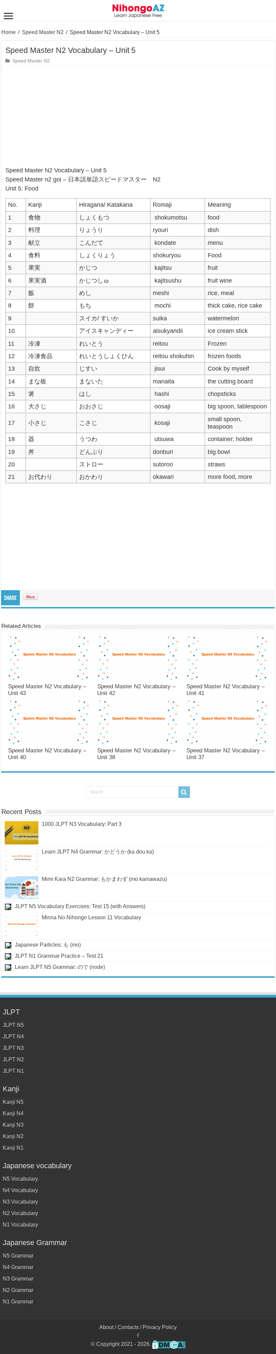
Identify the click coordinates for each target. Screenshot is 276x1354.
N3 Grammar (18, 1278)
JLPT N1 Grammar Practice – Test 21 (59, 956)
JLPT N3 (13, 1048)
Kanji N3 (13, 1125)
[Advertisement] (138, 116)
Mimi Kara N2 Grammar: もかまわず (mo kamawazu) (104, 879)
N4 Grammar (18, 1267)
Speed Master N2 (43, 32)
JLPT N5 (13, 1025)
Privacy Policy (160, 1327)
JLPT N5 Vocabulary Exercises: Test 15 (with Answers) (80, 906)
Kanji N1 (13, 1148)
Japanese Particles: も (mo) (48, 945)
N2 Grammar (18, 1290)
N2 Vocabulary (20, 1213)
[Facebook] (138, 1335)
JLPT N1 (13, 1071)
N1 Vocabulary (20, 1225)
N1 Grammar (18, 1301)
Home (8, 32)
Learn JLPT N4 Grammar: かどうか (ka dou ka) (98, 852)
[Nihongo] (138, 10)
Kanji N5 (13, 1102)
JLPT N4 (13, 1036)
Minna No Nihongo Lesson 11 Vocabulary (91, 917)
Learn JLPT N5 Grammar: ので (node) (60, 967)
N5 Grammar (18, 1256)
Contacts (128, 1327)
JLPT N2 (13, 1059)
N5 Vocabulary (20, 1179)
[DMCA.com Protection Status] (168, 1344)
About (106, 1327)
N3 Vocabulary (20, 1202)
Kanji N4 (13, 1113)
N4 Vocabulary (20, 1190)
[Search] (184, 792)
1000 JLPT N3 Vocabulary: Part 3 (82, 824)
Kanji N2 (13, 1136)
